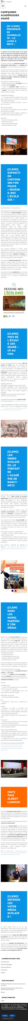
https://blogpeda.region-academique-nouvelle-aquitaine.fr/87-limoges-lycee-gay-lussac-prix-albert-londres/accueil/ (14, 852)
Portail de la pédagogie (6, 964)
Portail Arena (4, 970)
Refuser (12, 1015)
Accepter (5, 1015)
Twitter (2, 1000)
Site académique (5, 961)
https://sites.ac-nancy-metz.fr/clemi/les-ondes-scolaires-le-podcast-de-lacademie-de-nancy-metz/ (14, 548)
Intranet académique (6, 967)
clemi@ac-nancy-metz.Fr (20, 401)
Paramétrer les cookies (8, 1018)
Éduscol (3, 992)
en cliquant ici (23, 1009)
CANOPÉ (3, 972)
